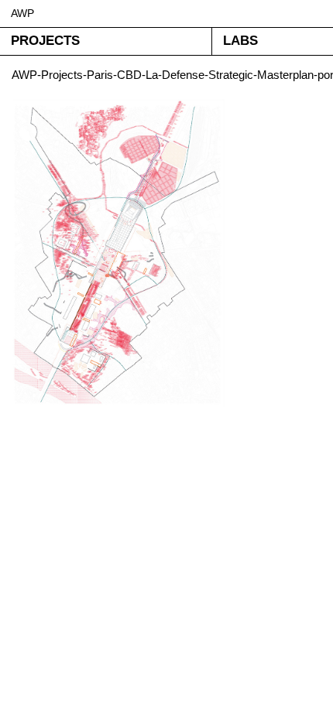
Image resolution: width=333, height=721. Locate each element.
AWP (22, 13)
